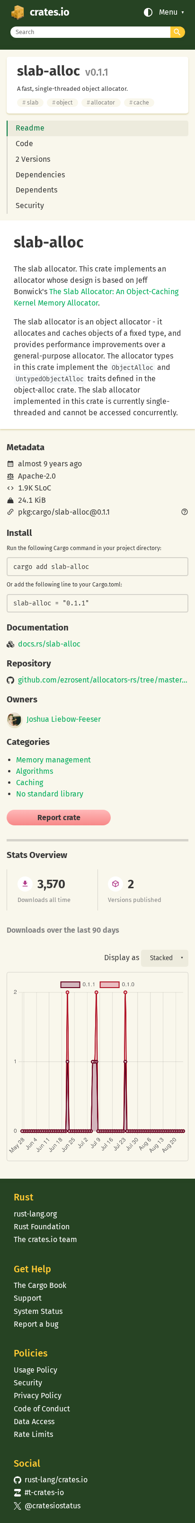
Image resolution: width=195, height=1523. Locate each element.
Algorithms (34, 771)
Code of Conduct (42, 1408)
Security (30, 205)
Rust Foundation (42, 1226)
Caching (29, 782)
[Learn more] (184, 512)
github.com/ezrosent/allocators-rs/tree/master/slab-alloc (103, 680)
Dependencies (40, 174)
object (62, 102)
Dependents (36, 189)
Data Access (34, 1421)
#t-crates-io (39, 1492)
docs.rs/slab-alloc (49, 644)
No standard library (49, 793)
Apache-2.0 (37, 476)
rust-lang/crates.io (51, 1479)
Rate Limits (33, 1434)
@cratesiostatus (47, 1505)
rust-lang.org (35, 1213)
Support (28, 1298)
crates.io (50, 12)
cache (139, 102)
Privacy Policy (38, 1395)
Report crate (58, 817)
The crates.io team (45, 1239)
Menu (168, 12)
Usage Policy (35, 1369)
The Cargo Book (40, 1285)
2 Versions (33, 159)
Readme (30, 127)
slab (30, 102)
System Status (38, 1311)
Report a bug (36, 1324)
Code (24, 143)
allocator (101, 102)
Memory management (53, 759)
